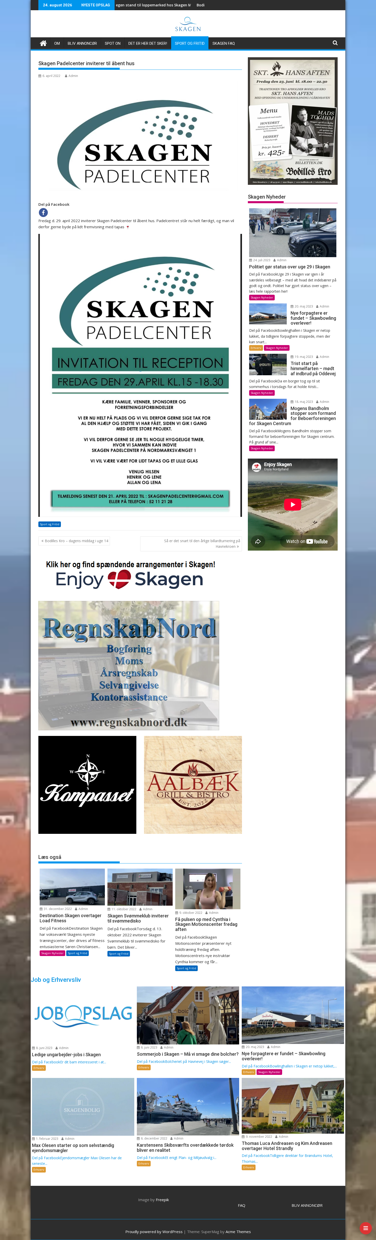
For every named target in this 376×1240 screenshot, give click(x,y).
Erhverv (256, 348)
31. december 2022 (57, 909)
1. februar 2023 (46, 1138)
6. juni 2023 (148, 1047)
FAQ (241, 1205)
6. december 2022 (153, 1138)
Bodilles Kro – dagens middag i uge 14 (76, 540)
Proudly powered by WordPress (154, 1231)
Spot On (112, 43)
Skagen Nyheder (52, 953)
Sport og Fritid (190, 43)
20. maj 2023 (303, 306)
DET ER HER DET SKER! (147, 43)
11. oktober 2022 (123, 909)
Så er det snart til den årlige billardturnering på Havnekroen (202, 543)
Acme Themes (238, 1231)
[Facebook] (43, 212)
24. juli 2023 (261, 260)
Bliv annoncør (82, 43)
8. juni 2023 (43, 1048)
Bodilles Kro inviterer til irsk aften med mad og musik (162, 5)
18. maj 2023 (303, 402)
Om (57, 43)
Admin (73, 76)
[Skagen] (43, 42)
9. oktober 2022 (190, 913)
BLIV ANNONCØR (307, 1205)
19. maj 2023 (303, 357)
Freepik (162, 1199)
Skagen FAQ (224, 43)
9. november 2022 (258, 1136)
